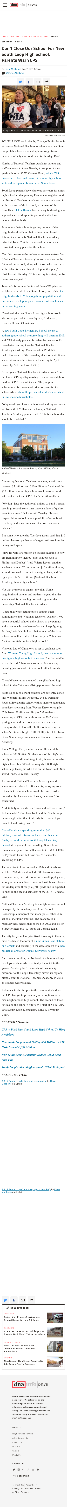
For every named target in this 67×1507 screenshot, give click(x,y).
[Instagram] (33, 1469)
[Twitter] (14, 1469)
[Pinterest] (23, 1469)
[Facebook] (19, 1469)
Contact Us (17, 1442)
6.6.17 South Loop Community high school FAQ (26, 1189)
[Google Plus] (28, 1469)
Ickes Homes (23, 210)
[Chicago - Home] (17, 5)
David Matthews (12, 68)
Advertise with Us (20, 1438)
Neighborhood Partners (22, 1433)
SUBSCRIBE (23, 1476)
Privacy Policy (31, 1484)
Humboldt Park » (13, 1342)
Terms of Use (18, 1484)
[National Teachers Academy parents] (33, 106)
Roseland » (10, 1314)
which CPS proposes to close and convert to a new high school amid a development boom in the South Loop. (31, 178)
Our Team (16, 1446)
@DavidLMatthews (15, 72)
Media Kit (16, 1455)
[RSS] (38, 1469)
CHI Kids (53, 36)
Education (7, 41)
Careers (15, 1450)
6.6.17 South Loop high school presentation (24, 1081)
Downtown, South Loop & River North (25, 36)
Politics (18, 41)
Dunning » (9, 1358)
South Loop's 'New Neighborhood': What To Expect (33, 1067)
